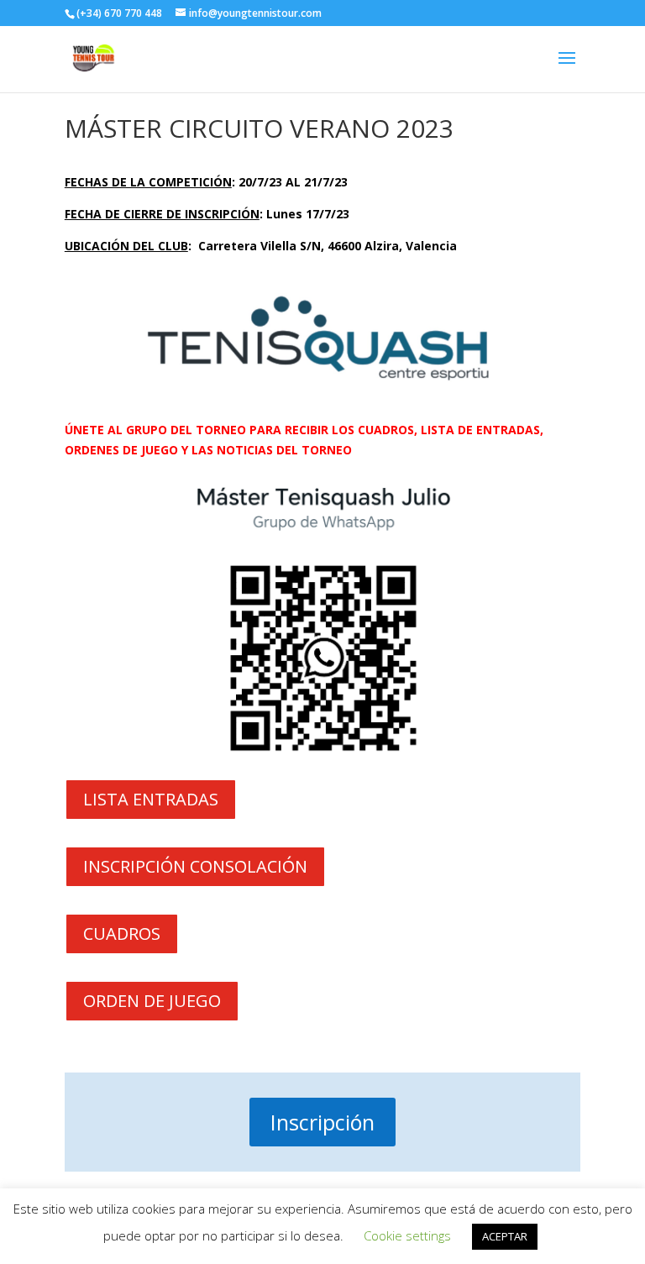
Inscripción (322, 1122)
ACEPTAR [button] (504, 1236)
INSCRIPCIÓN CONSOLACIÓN (195, 866)
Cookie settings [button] (407, 1235)
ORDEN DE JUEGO (152, 1000)
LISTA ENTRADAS (150, 799)
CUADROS (121, 933)
